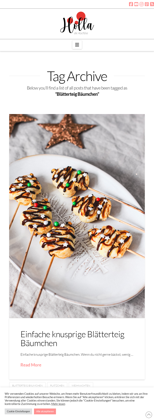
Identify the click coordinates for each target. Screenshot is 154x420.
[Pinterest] (147, 4)
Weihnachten (81, 385)
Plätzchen (57, 385)
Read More (30, 364)
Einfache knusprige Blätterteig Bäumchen (72, 338)
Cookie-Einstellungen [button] (18, 411)
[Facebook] (131, 4)
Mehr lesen (58, 403)
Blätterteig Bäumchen (27, 385)
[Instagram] (141, 4)
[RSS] (152, 4)
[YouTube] (136, 4)
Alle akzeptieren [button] (45, 411)
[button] (77, 44)
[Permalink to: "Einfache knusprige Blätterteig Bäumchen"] (77, 216)
